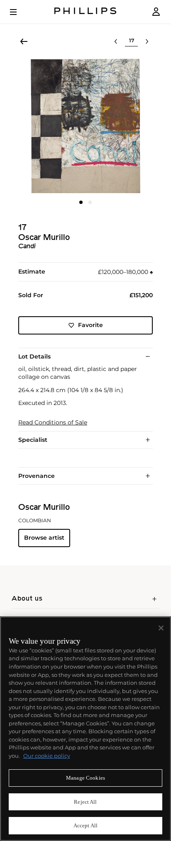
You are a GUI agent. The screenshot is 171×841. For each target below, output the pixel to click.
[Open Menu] (19, 12)
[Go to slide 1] (81, 202)
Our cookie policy (46, 755)
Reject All (85, 802)
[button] (85, 126)
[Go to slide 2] (90, 202)
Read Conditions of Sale (52, 422)
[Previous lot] (116, 41)
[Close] (161, 628)
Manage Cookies (85, 778)
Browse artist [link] (44, 537)
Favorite (90, 325)
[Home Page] (85, 11)
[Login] (156, 12)
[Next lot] (147, 41)
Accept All (85, 825)
